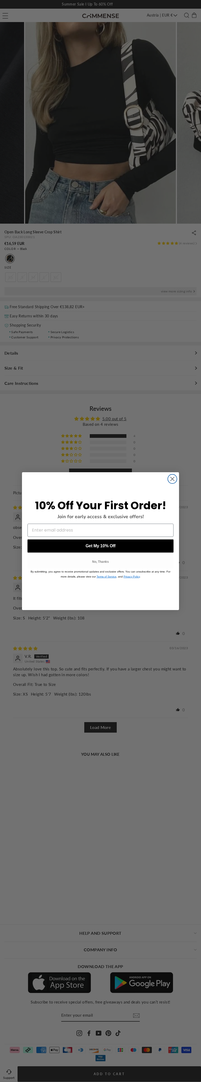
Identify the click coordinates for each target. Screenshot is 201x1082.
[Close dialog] (172, 479)
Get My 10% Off (100, 546)
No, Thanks (100, 562)
